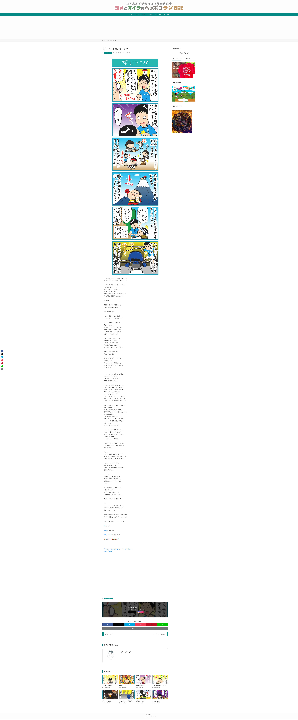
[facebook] (180, 53)
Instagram (106, 530)
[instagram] (127, 652)
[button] (107, 624)
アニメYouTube (108, 534)
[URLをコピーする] (2, 369)
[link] (122, 652)
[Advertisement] (149, 27)
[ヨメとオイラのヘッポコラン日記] (149, 6)
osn (110, 660)
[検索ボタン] (168, 14)
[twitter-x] (125, 652)
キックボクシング (108, 52)
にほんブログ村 (108, 551)
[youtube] (130, 652)
